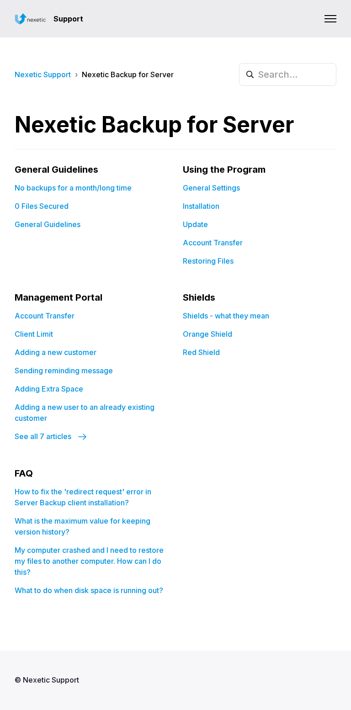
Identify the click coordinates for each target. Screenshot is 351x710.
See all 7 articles (44, 436)
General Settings (211, 187)
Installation (201, 206)
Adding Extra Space (49, 388)
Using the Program (224, 169)
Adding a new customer (55, 352)
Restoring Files (208, 260)
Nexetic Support (43, 74)
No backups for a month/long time (73, 187)
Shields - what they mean (226, 315)
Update (195, 224)
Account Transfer (213, 242)
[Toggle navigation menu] (330, 18)
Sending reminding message (64, 370)
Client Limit (34, 334)
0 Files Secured (42, 206)
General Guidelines (56, 169)
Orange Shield (207, 334)
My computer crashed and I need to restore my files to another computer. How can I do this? (89, 561)
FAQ (24, 473)
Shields (199, 297)
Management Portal (58, 297)
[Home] (30, 19)
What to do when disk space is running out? (89, 590)
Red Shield (201, 352)
